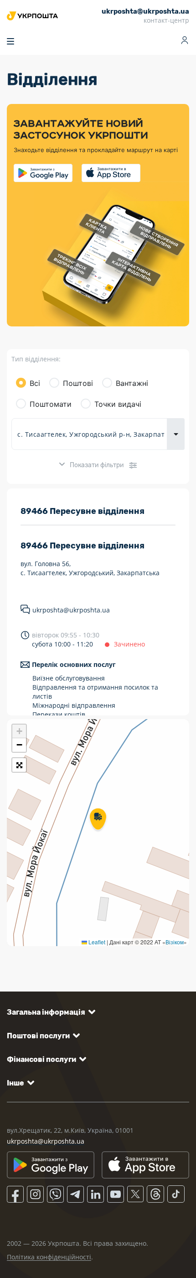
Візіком (174, 942)
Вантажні (132, 383)
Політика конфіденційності (49, 1257)
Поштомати (51, 404)
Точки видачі (117, 404)
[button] (98, 820)
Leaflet (96, 942)
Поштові (78, 383)
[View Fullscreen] (19, 765)
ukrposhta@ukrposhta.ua (71, 610)
